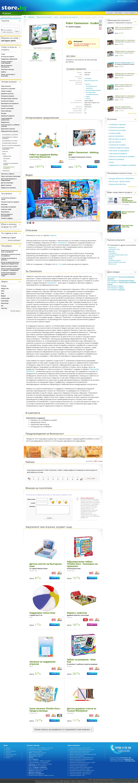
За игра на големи (7, 101)
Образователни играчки (44, 17)
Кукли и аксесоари (7, 108)
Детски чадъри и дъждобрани (7, 215)
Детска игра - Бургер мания (119, 181)
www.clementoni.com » (91, 80)
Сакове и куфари (7, 218)
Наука (56, 17)
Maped (3, 296)
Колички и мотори (7, 69)
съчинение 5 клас (114, 249)
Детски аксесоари (7, 183)
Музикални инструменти (10, 103)
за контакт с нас (125, 758)
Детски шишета (115, 142)
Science (78, 27)
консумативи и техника (37, 753)
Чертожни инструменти (118, 153)
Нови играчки (6, 86)
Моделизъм (5, 122)
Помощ (8, 757)
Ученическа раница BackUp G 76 (78, 764)
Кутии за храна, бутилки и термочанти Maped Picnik (10, 263)
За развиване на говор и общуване (10, 137)
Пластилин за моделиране (119, 151)
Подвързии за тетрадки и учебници (122, 165)
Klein (2, 291)
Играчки (6, 13)
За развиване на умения (10, 135)
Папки (111, 162)
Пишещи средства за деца (119, 148)
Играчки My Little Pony (117, 184)
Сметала (5, 151)
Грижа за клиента (122, 1)
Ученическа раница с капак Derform (80, 748)
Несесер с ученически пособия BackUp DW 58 (82, 754)
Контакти (8, 749)
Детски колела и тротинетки (6, 66)
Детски (33, 759)
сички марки (15, 311)
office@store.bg (130, 761)
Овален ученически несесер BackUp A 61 (81, 759)
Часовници (5, 171)
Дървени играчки (7, 93)
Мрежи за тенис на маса (9, 266)
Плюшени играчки (7, 96)
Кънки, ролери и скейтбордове (7, 62)
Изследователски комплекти (69, 17)
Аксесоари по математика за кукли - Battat (81, 749)
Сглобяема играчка (114, 260)
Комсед (3, 286)
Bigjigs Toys (5, 288)
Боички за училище (116, 159)
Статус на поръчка (11, 754)
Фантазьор (4, 303)
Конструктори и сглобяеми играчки (10, 125)
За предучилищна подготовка (8, 148)
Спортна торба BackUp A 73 (77, 761)
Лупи (4, 161)
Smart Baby (5, 301)
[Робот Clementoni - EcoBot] (42, 34)
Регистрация (9, 756)
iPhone (110, 258)
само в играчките (8, 32)
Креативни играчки (8, 129)
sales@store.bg (128, 759)
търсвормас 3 (112, 253)
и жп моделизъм (38, 765)
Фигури (3, 113)
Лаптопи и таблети (7, 174)
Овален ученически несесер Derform (80, 751)
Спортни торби (115, 133)
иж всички (131, 113)
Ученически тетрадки (117, 145)
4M (2, 306)
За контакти (133, 1)
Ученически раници (116, 127)
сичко (38, 767)
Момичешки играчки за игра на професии (9, 251)
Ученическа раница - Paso (77, 775)
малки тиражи (38, 769)
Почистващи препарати (35, 751)
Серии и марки (6, 91)
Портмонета (5, 212)
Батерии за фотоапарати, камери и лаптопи (41, 775)
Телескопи (6, 158)
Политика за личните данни (130, 779)
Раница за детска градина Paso (78, 765)
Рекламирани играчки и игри (119, 173)
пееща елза (112, 247)
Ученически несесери (117, 130)
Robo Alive (111, 251)
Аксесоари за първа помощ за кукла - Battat (82, 762)
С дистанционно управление (6, 119)
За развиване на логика (9, 141)
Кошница (8, 753)
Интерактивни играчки (93, 90)
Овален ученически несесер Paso (79, 753)
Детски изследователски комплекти (91, 86)
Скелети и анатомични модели (10, 163)
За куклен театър (7, 106)
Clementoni (88, 78)
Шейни (3, 72)
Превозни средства (7, 116)
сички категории (14, 240)
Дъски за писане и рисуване (11, 145)
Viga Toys (4, 308)
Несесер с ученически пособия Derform (81, 767)
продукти (35, 756)
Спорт (3, 54)
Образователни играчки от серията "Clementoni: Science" (120, 21)
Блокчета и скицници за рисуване (122, 156)
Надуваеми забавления (9, 59)
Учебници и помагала (117, 124)
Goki (2, 293)
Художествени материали (36, 754)
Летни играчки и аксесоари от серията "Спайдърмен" (10, 269)
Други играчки (6, 185)
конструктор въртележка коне (118, 255)
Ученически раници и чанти (8, 198)
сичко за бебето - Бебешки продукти (40, 761)
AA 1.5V (58, 264)
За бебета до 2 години (8, 238)
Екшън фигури (6, 111)
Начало (8, 748)
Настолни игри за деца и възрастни (39, 749)
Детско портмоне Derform (77, 756)
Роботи (88, 98)
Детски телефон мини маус (117, 262)
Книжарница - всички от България (41, 748)
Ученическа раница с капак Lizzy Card (80, 772)
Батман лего (112, 264)
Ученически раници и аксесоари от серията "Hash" (8, 274)
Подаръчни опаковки (8, 188)
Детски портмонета (116, 136)
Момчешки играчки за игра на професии (10, 255)
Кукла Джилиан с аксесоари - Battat (79, 769)
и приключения (36, 770)
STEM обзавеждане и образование (39, 762)
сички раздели (7, 30)
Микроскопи (7, 156)
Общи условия (118, 779)
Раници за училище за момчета (9, 259)
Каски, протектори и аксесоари (8, 75)
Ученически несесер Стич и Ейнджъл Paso (81, 770)
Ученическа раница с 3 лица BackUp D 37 (81, 757)
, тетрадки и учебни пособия (40, 764)
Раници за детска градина (10, 202)
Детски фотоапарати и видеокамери (9, 179)
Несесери (4, 204)
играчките (120, 240)
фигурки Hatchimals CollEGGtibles (121, 178)
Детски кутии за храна (117, 139)
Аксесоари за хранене (8, 207)
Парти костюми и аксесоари (10, 176)
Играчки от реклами (8, 89)
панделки (111, 257)
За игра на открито (7, 56)
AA (85, 109)
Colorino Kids (5, 298)
